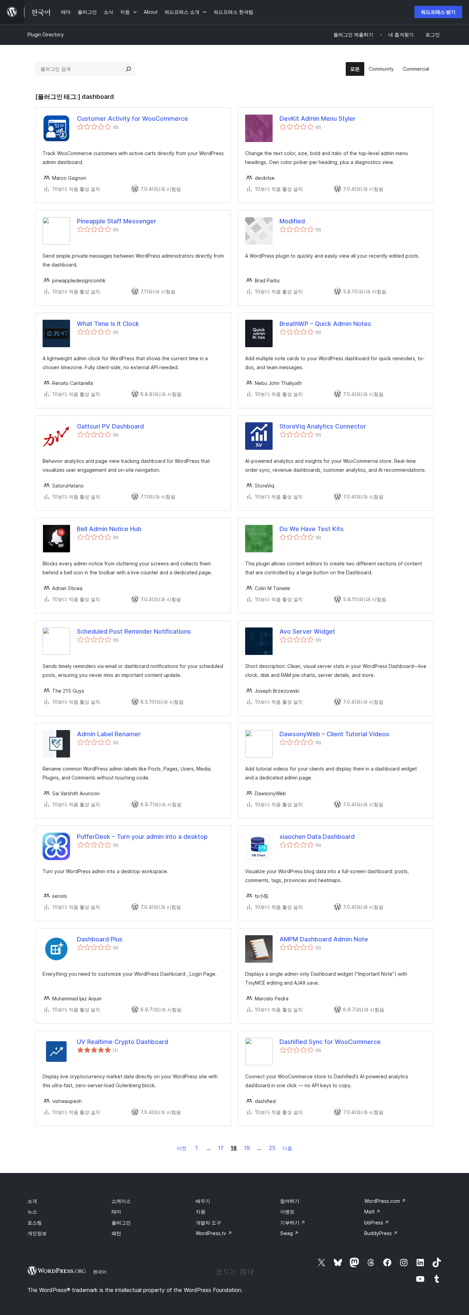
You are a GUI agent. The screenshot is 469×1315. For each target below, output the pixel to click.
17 (221, 1147)
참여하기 (289, 1201)
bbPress (376, 1222)
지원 (200, 1211)
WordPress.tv (214, 1233)
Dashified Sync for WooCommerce (330, 1041)
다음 (287, 1148)
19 (247, 1147)
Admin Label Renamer (109, 734)
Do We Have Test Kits (311, 528)
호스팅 (34, 1222)
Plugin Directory (45, 34)
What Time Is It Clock (108, 323)
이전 (181, 1148)
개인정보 (37, 1233)
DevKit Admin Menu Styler (317, 118)
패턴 (116, 1233)
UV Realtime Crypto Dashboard (122, 1041)
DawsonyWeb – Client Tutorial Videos (334, 734)
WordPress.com (385, 1201)
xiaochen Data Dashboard (317, 836)
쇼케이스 (121, 1201)
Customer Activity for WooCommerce (132, 118)
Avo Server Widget (307, 631)
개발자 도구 (208, 1222)
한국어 (99, 1272)
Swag (289, 1233)
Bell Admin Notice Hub (109, 528)
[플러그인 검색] (128, 69)
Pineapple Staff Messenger (116, 221)
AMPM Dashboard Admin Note (323, 939)
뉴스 (32, 1211)
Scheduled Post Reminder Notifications (134, 631)
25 (272, 1147)
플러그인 (121, 1222)
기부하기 (292, 1222)
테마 (116, 1211)
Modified (292, 221)
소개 (32, 1201)
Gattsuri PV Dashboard (110, 426)
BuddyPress (381, 1233)
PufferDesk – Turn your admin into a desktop (142, 836)
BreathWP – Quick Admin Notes (325, 323)
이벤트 (287, 1211)
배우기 (203, 1201)
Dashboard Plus (100, 939)
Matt (372, 1211)
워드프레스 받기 (438, 12)
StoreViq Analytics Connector (322, 426)
